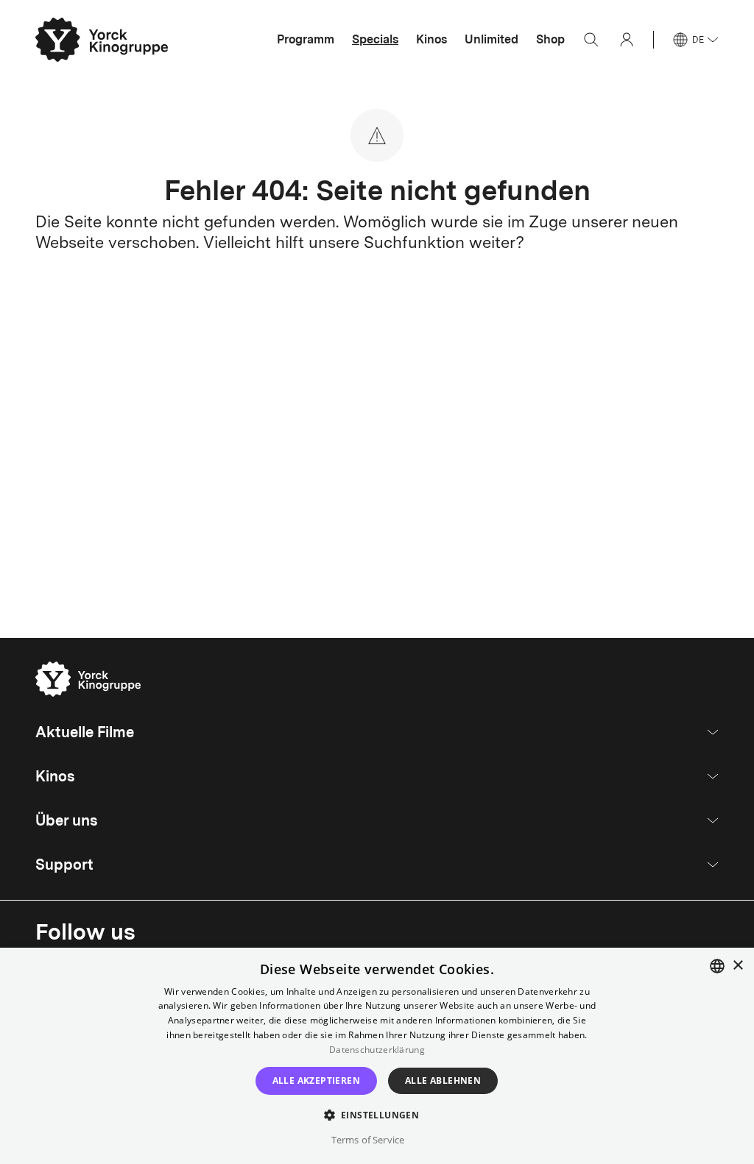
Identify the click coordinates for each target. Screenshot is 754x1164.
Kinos (431, 39)
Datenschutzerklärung (377, 1049)
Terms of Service (367, 1139)
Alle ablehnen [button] (443, 1080)
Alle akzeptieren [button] (316, 1080)
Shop (550, 39)
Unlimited (491, 39)
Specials (375, 39)
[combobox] (717, 966)
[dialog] (377, 1056)
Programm (305, 39)
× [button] (737, 965)
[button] (377, 1114)
